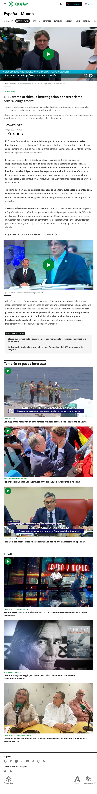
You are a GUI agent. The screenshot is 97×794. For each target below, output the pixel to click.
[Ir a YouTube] (28, 761)
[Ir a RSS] (44, 761)
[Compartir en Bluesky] (18, 133)
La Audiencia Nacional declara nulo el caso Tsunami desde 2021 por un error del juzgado (45, 348)
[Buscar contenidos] (61, 4)
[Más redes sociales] (22, 133)
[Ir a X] (11, 761)
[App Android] (11, 771)
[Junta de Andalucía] (77, 781)
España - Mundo (22, 21)
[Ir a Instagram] (17, 761)
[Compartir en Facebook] (9, 133)
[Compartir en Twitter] (14, 133)
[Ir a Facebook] (6, 761)
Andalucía (8, 21)
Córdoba (86, 21)
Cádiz (77, 21)
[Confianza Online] (88, 781)
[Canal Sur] (18, 4)
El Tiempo (58, 21)
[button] (48, 54)
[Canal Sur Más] (74, 4)
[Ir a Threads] (39, 761)
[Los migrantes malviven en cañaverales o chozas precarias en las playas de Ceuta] (48, 392)
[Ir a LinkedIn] (22, 761)
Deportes (47, 21)
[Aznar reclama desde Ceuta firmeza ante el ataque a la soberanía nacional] (48, 451)
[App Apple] (6, 771)
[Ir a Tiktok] (33, 761)
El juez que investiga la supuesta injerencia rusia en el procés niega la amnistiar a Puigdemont (47, 340)
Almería (69, 21)
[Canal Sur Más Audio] (88, 4)
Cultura (36, 21)
